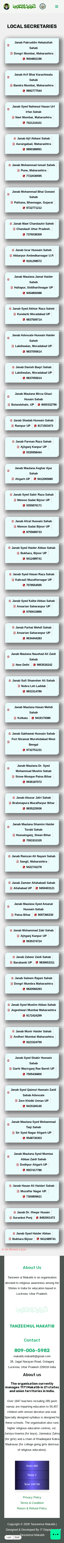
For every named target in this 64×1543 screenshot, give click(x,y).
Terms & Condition (32, 1503)
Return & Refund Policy (32, 1508)
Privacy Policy (32, 1497)
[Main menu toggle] (57, 6)
